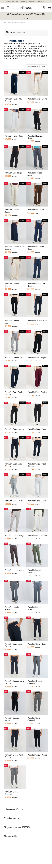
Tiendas (23, 1)
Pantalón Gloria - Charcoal (12, 793)
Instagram (41, 1)
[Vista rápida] (12, 96)
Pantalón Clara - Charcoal (34, 719)
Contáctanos (32, 1)
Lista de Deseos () (11, 1)
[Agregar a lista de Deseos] (8, 97)
